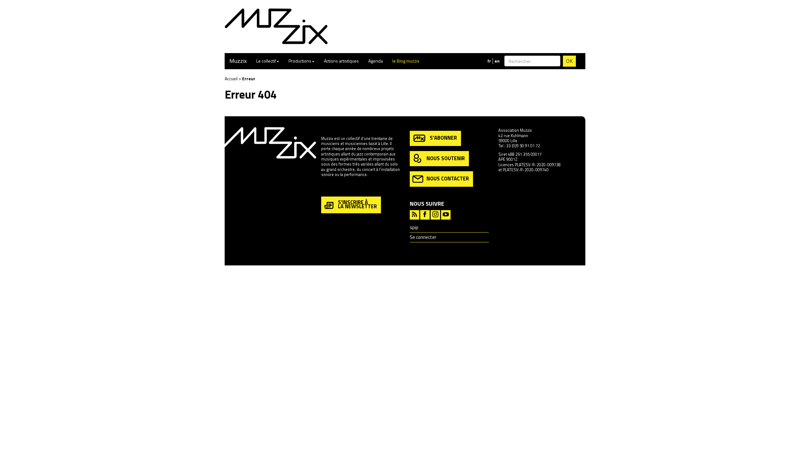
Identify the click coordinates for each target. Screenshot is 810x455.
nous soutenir (446, 158)
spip (414, 227)
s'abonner (443, 138)
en (497, 61)
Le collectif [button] (266, 61)
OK (569, 61)
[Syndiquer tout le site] (414, 214)
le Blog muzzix (405, 61)
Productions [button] (300, 61)
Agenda (375, 61)
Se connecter (423, 237)
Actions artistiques (341, 61)
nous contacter (448, 178)
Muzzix (238, 61)
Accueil (231, 78)
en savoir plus (333, 188)
